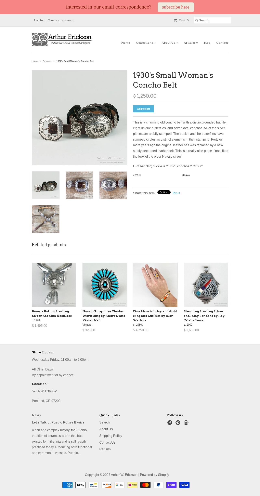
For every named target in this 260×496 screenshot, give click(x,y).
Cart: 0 (183, 20)
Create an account (61, 20)
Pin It (176, 193)
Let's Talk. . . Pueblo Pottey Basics (58, 422)
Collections (145, 42)
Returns (105, 449)
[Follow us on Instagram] (187, 423)
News (36, 415)
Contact (222, 42)
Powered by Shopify (154, 475)
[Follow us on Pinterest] (179, 423)
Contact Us (107, 442)
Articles (190, 42)
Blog (207, 42)
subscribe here (175, 7)
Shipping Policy (110, 436)
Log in (38, 20)
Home (125, 42)
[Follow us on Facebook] (170, 423)
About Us (168, 42)
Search (104, 422)
